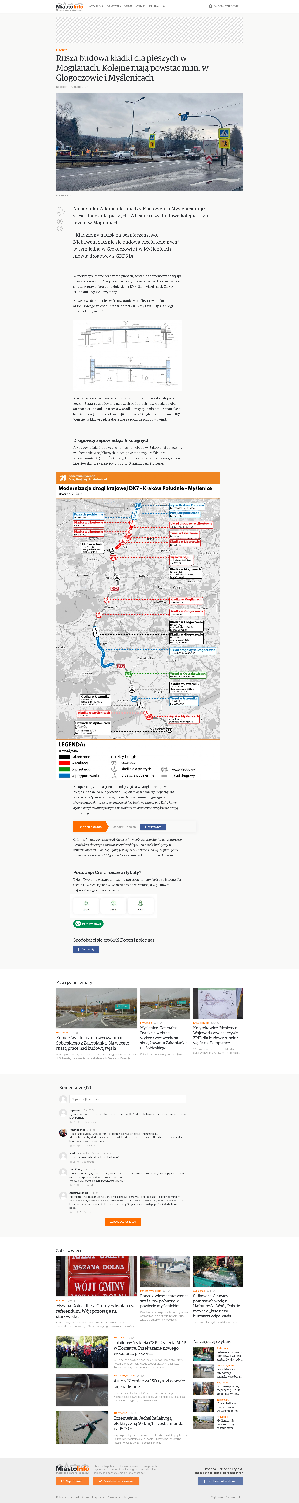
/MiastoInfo (154, 827)
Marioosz (75, 1153)
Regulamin (130, 1497)
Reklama (154, 6)
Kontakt (140, 6)
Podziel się (87, 949)
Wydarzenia (96, 6)
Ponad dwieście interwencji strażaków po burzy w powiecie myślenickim (164, 1301)
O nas (85, 1497)
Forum (128, 6)
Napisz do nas (74, 1481)
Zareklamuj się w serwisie (118, 1481)
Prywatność (114, 1497)
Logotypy (98, 1497)
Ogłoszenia (114, 6)
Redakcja (61, 86)
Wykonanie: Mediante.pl (225, 1497)
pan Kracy (75, 1169)
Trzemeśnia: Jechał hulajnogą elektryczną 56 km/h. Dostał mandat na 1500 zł (149, 1423)
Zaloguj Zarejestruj (227, 6)
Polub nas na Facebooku (222, 1481)
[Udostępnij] (60, 221)
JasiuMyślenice (78, 1192)
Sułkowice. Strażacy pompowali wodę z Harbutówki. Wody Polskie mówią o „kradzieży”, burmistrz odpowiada (216, 1306)
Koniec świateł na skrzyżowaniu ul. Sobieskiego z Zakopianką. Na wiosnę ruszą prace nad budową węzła (92, 1043)
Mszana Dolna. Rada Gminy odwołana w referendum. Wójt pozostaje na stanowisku (95, 1311)
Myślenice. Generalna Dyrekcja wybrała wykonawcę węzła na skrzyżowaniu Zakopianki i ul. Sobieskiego (163, 1038)
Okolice (61, 50)
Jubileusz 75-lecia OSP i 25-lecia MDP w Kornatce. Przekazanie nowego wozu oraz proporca (150, 1348)
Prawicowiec (77, 1129)
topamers (75, 1110)
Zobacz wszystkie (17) (123, 1221)
